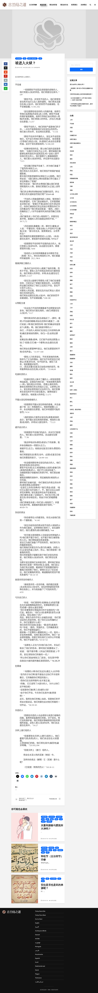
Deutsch (37, 935)
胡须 (71, 472)
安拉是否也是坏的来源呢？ (52, 886)
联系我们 (74, 5)
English (37, 923)
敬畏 (71, 343)
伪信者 (72, 151)
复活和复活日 (74, 237)
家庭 (56, 819)
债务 (71, 159)
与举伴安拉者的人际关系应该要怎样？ (81, 94)
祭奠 (71, 445)
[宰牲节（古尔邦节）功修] (24, 858)
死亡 (71, 398)
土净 (71, 229)
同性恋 (72, 214)
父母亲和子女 (74, 429)
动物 (71, 190)
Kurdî (36, 962)
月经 (71, 362)
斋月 (71, 351)
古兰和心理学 (74, 194)
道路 (71, 496)
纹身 (71, 452)
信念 (71, 155)
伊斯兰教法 (44, 816)
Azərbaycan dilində (40, 931)
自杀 (71, 476)
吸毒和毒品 (73, 221)
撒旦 (71, 327)
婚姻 (52, 819)
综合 (71, 456)
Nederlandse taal (40, 966)
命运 (71, 225)
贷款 (71, 484)
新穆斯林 (49, 821)
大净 (43, 819)
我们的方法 (64, 5)
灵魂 (71, 421)
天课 (71, 253)
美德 (71, 464)
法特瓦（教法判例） (32, 58)
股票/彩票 (73, 468)
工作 (71, 308)
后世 (71, 218)
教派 (71, 339)
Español (37, 958)
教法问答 (43, 5)
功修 (57, 847)
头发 (71, 257)
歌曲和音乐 (73, 394)
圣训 (50, 850)
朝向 (71, 374)
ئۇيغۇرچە (37, 942)
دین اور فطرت (39, 982)
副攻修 (72, 182)
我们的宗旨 (53, 5)
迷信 (71, 488)
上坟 (71, 120)
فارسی (37, 950)
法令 (59, 878)
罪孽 (71, 460)
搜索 (81, 69)
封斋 (71, 296)
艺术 (71, 480)
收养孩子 (72, 335)
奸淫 (71, 268)
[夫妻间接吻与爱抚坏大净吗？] (24, 827)
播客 (71, 331)
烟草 (71, 425)
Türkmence (38, 978)
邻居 (71, 503)
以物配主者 (73, 135)
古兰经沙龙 (51, 816)
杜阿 (71, 386)
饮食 (71, 511)
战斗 (71, 323)
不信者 (72, 123)
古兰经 (72, 198)
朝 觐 (43, 852)
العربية (37, 927)
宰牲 (55, 850)
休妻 (71, 147)
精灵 (71, 448)
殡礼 (71, 402)
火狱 (40, 58)
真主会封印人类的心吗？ (77, 84)
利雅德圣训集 (74, 178)
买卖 (71, 131)
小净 (61, 819)
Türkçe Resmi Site (40, 911)
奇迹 (71, 261)
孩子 (71, 284)
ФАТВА (37, 939)
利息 (71, 174)
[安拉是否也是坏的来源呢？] (24, 889)
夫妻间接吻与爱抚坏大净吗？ (52, 827)
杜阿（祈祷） (74, 390)
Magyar (37, 974)
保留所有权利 (54, 989)
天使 (71, 249)
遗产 (71, 499)
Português (38, 946)
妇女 (47, 819)
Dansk (37, 970)
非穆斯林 (72, 507)
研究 (48, 852)
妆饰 (71, 272)
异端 (71, 311)
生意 (71, 433)
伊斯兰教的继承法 (75, 143)
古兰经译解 (33, 5)
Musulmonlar (39, 954)
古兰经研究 (18, 58)
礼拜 (71, 441)
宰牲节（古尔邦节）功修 (52, 858)
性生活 (43, 821)
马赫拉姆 (72, 515)
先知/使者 (51, 847)
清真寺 (72, 413)
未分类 (72, 382)
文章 (24, 58)
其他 (47, 878)
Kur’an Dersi (38, 919)
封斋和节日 (73, 300)
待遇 (71, 315)
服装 (71, 366)
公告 (43, 878)
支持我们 (84, 5)
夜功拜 (72, 241)
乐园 (71, 127)
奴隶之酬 (72, 265)
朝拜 (71, 378)
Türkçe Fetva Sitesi (40, 915)
